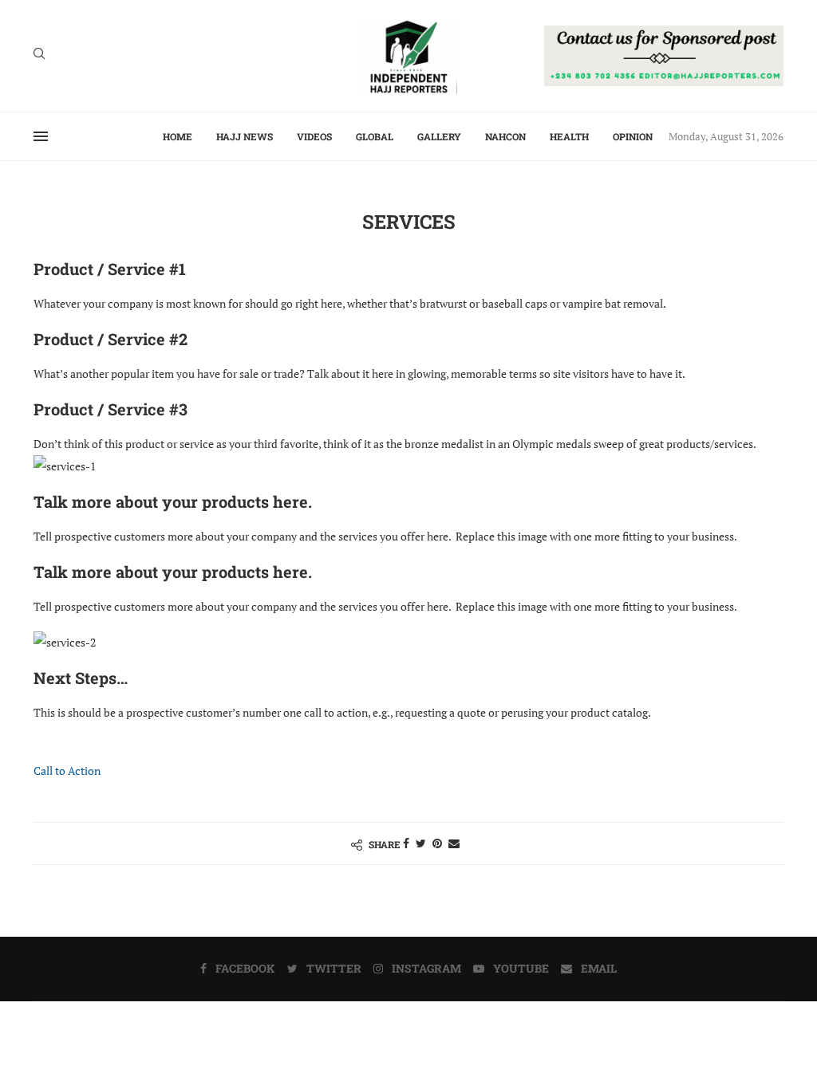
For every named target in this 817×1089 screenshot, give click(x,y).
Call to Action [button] (67, 770)
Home (177, 136)
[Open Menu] (41, 136)
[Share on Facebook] (406, 843)
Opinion (633, 136)
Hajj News (244, 136)
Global (374, 136)
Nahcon (505, 136)
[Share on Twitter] (421, 843)
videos (314, 136)
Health (569, 136)
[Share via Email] (454, 843)
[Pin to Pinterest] (437, 843)
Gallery (439, 136)
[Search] (39, 55)
